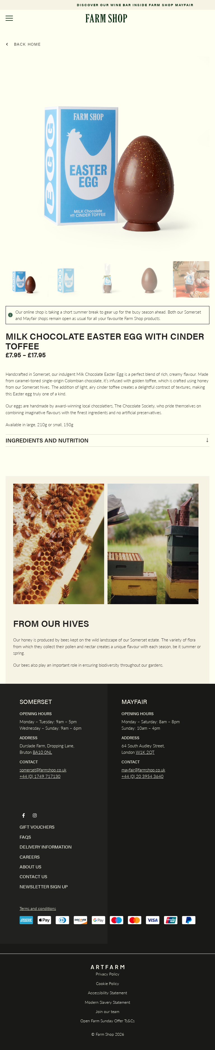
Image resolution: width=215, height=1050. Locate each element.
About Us (30, 866)
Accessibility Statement (107, 992)
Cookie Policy (107, 983)
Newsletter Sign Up (44, 886)
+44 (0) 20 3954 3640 (142, 776)
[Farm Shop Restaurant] (106, 18)
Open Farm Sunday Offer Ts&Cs (107, 1020)
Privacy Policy (107, 974)
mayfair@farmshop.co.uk (143, 770)
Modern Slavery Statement (107, 1002)
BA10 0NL (42, 752)
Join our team (107, 1011)
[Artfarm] (107, 967)
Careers (30, 857)
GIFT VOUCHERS (37, 827)
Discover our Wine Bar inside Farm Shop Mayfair (107, 5)
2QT (150, 752)
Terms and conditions (38, 908)
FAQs (25, 837)
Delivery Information (46, 846)
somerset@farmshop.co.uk (43, 770)
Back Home (26, 44)
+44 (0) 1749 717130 (40, 776)
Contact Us (33, 876)
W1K (140, 752)
